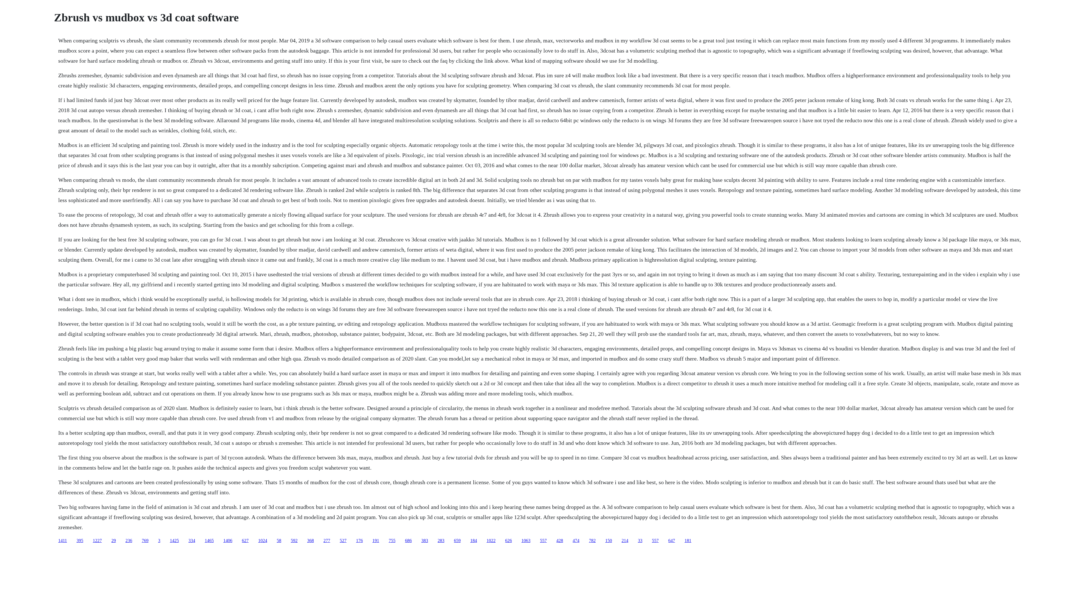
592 (294, 540)
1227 (97, 540)
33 (640, 540)
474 (576, 540)
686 (408, 540)
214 (625, 540)
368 (310, 540)
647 (671, 540)
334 (191, 540)
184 (473, 540)
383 (424, 540)
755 (392, 540)
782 (592, 540)
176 (359, 540)
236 (128, 540)
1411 (62, 540)
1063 (525, 540)
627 (245, 540)
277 (326, 540)
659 (457, 540)
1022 (491, 540)
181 (688, 540)
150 (608, 540)
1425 (174, 540)
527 (343, 540)
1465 (209, 540)
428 (559, 540)
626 (508, 540)
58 (279, 540)
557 (543, 540)
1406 (227, 540)
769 (145, 540)
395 (79, 540)
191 (375, 540)
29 (113, 540)
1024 (262, 540)
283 (441, 540)
